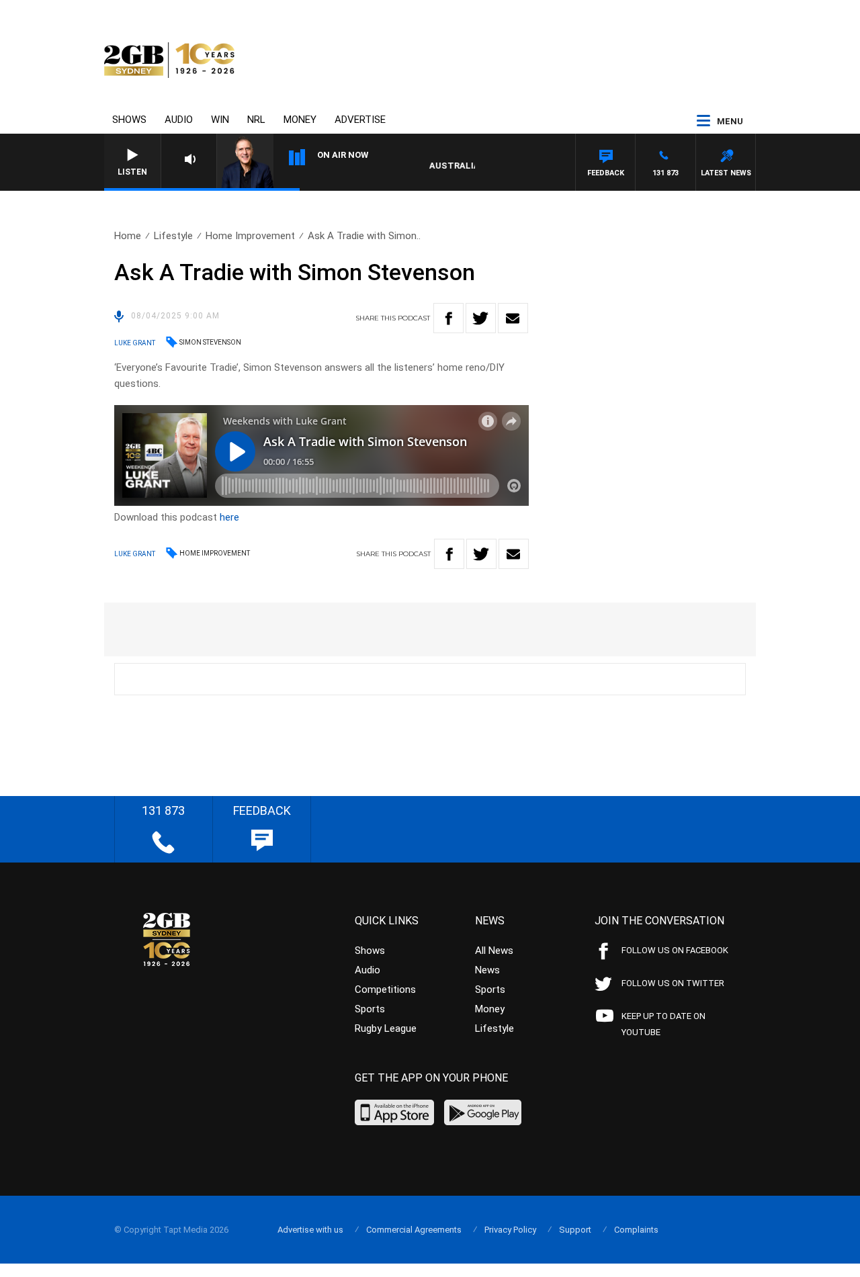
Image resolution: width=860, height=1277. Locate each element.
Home (127, 236)
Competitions (385, 989)
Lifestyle (173, 236)
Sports (370, 1009)
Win (220, 120)
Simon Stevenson (210, 342)
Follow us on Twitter (672, 983)
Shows (129, 120)
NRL (256, 120)
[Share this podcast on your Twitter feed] (481, 318)
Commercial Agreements (414, 1230)
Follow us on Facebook (674, 950)
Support (575, 1230)
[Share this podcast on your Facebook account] (448, 318)
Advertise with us (310, 1230)
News (487, 970)
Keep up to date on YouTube (663, 1024)
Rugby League (386, 1028)
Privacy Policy (510, 1230)
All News (494, 950)
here (229, 517)
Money (300, 120)
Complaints (636, 1230)
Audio (179, 120)
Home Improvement (250, 236)
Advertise (360, 120)
